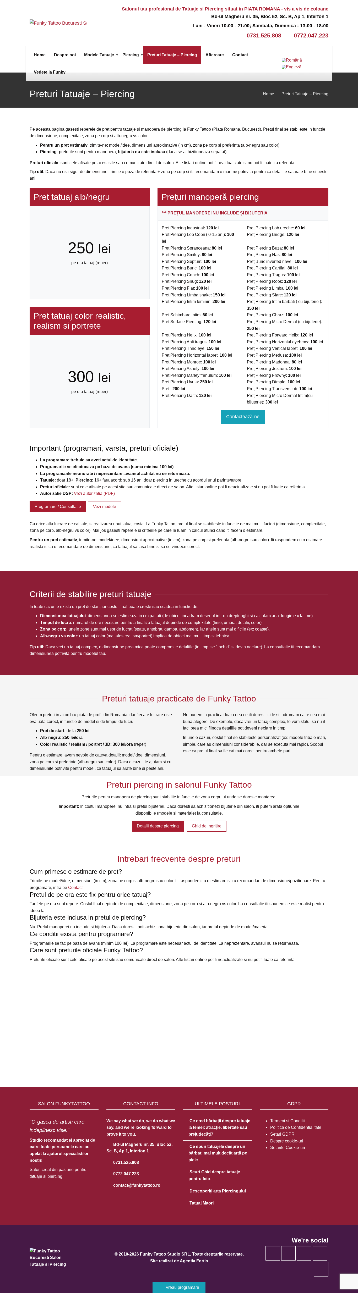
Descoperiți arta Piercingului (217, 1191)
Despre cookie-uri (286, 1141)
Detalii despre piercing (158, 826)
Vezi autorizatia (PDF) (94, 493)
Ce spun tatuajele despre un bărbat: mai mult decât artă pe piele (217, 1153)
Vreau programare (182, 1287)
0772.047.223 (311, 35)
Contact (75, 887)
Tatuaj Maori (201, 1203)
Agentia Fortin (194, 1261)
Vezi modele (104, 506)
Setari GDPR (282, 1134)
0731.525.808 (264, 35)
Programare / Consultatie (58, 506)
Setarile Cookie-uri (287, 1147)
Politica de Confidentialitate (295, 1127)
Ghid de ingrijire (206, 826)
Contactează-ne (242, 416)
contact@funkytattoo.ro (136, 1185)
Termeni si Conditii (287, 1121)
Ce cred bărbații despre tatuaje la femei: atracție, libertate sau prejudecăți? (219, 1127)
